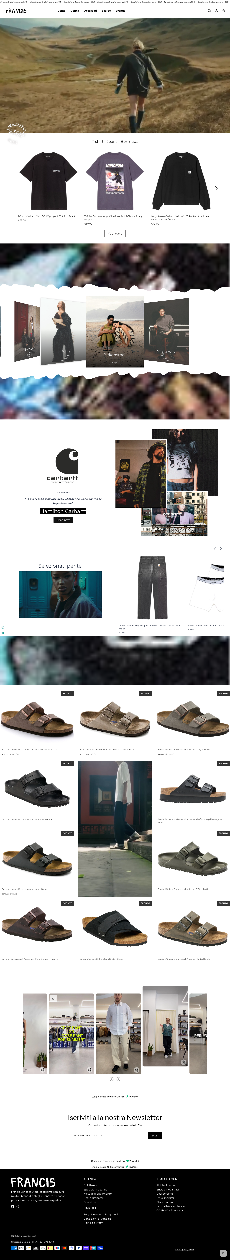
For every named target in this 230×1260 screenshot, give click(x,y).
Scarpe (106, 10)
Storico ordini (165, 1201)
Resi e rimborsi (93, 1197)
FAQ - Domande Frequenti (101, 1214)
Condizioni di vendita (97, 1218)
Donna (74, 10)
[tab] (98, 142)
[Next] (216, 188)
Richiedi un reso (166, 1185)
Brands (120, 10)
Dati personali (165, 1193)
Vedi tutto (115, 233)
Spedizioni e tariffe (95, 1189)
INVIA (155, 1135)
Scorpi (201, 354)
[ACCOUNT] (216, 10)
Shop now (63, 519)
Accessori (90, 10)
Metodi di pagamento (98, 1193)
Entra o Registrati (167, 1189)
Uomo (61, 10)
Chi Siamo (90, 1185)
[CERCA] (209, 10)
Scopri (28, 354)
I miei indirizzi (165, 1197)
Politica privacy (93, 1222)
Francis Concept (27, 1236)
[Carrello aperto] (223, 10)
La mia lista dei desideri (171, 1206)
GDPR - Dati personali (170, 1210)
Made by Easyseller (184, 1249)
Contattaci (90, 1201)
